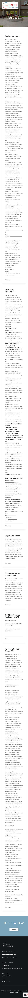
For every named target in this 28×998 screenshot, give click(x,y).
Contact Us (14, 929)
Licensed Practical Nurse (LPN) (13, 574)
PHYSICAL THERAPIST (10, 291)
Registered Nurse (12, 36)
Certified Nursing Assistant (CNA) (12, 616)
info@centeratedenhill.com (9, 958)
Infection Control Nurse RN (12, 650)
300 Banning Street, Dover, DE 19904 (12, 968)
